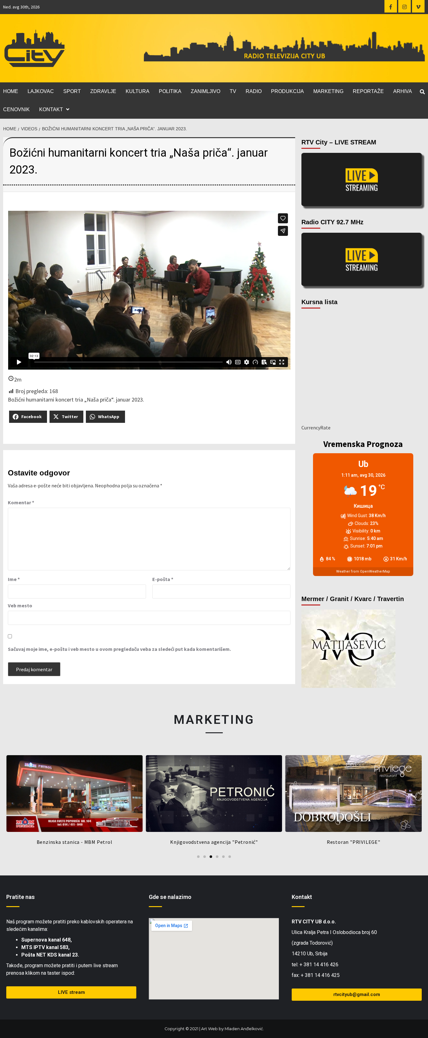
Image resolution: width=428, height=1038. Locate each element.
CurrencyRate (316, 427)
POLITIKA (170, 91)
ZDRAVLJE (103, 91)
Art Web (209, 1028)
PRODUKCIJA (287, 91)
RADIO (254, 91)
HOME (10, 91)
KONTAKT (51, 109)
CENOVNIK (16, 109)
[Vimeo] (418, 6)
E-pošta (162, 579)
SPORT (72, 91)
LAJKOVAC (41, 91)
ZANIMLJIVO (205, 91)
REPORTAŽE (368, 91)
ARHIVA (402, 91)
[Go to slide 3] (211, 856)
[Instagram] (404, 6)
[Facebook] (390, 6)
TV (233, 91)
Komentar (21, 502)
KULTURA (137, 91)
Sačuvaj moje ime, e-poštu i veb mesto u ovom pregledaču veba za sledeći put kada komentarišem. (119, 649)
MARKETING (328, 91)
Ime (14, 579)
